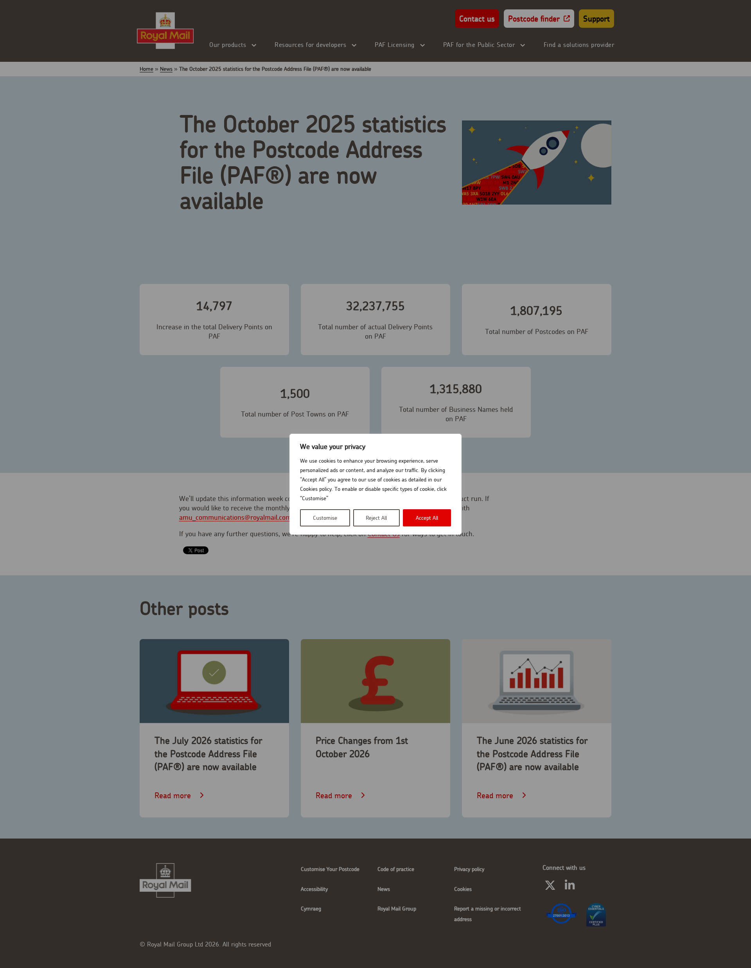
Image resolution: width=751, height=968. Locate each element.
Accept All (427, 517)
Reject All (376, 517)
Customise (325, 517)
